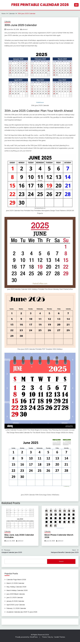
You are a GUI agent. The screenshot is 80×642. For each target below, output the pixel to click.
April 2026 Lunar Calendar (16, 605)
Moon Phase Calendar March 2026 (58, 536)
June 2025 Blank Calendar (16, 594)
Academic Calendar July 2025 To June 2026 (22, 612)
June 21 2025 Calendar (15, 597)
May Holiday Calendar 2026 (16, 587)
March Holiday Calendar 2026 (17, 590)
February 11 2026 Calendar (16, 608)
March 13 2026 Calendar (15, 583)
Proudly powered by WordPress (26, 637)
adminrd (24, 29)
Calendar (7, 21)
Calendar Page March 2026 (16, 579)
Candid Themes (59, 637)
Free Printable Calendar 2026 (40, 4)
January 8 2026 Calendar (15, 601)
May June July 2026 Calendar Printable (19, 536)
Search (61, 561)
